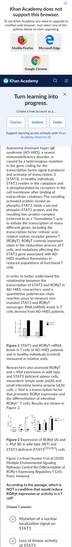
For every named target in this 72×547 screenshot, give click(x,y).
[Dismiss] (65, 3)
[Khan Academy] (19, 81)
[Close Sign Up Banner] (65, 94)
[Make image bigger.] (36, 328)
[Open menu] (66, 80)
